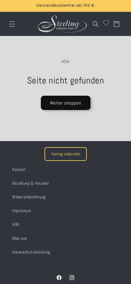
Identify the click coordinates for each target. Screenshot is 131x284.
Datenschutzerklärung (31, 252)
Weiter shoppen (65, 103)
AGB (15, 224)
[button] (12, 24)
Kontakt (19, 169)
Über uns (19, 238)
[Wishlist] (106, 24)
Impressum (21, 210)
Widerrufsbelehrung (29, 197)
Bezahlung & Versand (30, 183)
